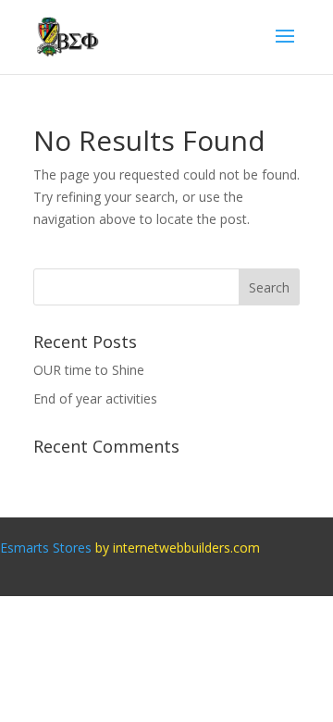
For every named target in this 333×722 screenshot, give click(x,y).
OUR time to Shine (88, 370)
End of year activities (95, 398)
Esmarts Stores (46, 547)
